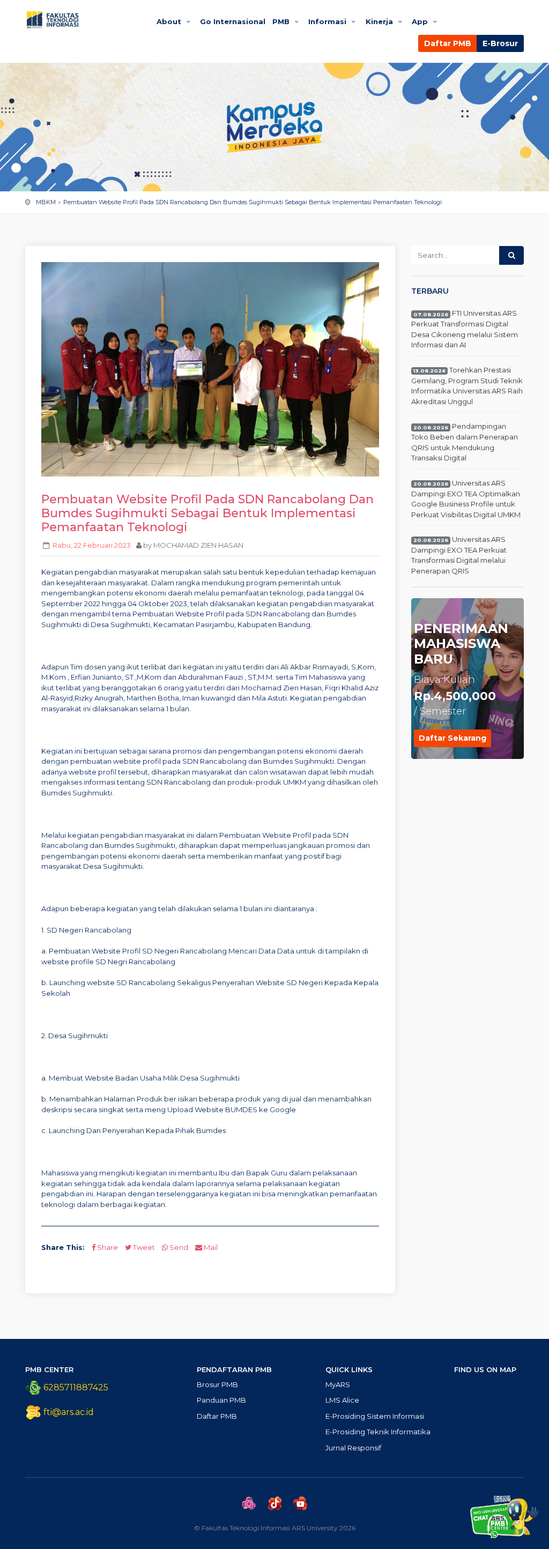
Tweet (143, 1247)
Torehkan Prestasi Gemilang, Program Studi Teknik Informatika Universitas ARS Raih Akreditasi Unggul (467, 386)
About (170, 21)
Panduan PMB (221, 1400)
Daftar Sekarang (452, 738)
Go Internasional (232, 21)
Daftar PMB (447, 43)
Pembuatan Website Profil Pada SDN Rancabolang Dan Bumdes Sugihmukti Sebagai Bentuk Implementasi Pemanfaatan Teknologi (252, 202)
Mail (210, 1247)
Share (106, 1247)
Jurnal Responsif (353, 1447)
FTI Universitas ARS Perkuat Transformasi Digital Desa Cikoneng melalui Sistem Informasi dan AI (464, 329)
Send (178, 1247)
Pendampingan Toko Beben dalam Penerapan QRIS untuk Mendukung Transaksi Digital (464, 442)
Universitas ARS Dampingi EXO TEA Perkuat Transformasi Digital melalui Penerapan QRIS (459, 555)
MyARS (337, 1384)
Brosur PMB (217, 1384)
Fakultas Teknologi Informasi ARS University (81, 20)
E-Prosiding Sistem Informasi (374, 1416)
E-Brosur (500, 43)
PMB (282, 21)
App (421, 21)
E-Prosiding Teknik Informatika (378, 1431)
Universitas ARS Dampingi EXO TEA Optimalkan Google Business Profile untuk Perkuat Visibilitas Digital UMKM (466, 499)
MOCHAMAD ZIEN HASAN (198, 545)
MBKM (46, 202)
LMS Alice (342, 1400)
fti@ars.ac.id (68, 1412)
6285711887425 (74, 1387)
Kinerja (380, 21)
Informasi (328, 21)
